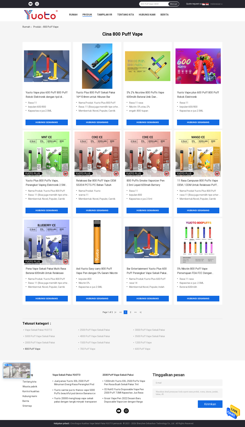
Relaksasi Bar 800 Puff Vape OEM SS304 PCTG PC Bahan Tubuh (96, 183)
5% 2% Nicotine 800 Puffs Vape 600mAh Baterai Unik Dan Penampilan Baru (145, 95)
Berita (164, 14)
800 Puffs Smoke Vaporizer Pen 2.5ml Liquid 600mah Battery (145, 183)
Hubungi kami (147, 14)
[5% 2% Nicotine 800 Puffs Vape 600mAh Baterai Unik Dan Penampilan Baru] (147, 66)
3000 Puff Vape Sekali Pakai (150, 330)
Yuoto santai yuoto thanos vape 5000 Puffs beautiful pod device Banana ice (75, 392)
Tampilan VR (104, 14)
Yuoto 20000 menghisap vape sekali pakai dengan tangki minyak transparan (75, 400)
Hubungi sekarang (47, 122)
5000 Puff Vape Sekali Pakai (40, 336)
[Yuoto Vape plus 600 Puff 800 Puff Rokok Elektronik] (198, 66)
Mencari (173, 4)
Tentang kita (125, 14)
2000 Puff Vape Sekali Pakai (40, 342)
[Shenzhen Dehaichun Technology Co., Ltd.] (40, 15)
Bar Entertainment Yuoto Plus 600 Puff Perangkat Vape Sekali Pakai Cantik (147, 271)
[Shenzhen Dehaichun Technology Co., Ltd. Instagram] (37, 4)
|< (115, 312)
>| (140, 312)
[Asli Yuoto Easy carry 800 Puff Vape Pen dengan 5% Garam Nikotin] (97, 242)
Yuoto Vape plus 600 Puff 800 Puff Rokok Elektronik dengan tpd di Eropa (47, 95)
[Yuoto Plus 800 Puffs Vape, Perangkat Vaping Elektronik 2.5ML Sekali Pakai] (46, 154)
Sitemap (27, 406)
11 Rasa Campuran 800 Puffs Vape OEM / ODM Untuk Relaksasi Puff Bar (197, 183)
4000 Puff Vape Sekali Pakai (95, 336)
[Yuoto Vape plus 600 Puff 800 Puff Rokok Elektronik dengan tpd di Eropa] (46, 66)
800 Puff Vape (32, 349)
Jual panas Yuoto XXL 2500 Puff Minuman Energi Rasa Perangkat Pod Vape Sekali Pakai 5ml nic (74, 383)
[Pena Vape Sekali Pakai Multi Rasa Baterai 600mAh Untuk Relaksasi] (46, 242)
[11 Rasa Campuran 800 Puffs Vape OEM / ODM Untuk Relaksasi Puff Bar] (198, 154)
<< (120, 312)
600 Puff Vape (142, 349)
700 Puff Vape (87, 349)
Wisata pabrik (29, 386)
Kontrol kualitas (31, 391)
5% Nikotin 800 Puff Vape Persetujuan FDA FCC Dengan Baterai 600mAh (194, 271)
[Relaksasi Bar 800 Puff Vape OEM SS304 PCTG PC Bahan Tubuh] (97, 154)
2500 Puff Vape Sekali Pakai (95, 330)
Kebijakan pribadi (61, 423)
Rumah (73, 14)
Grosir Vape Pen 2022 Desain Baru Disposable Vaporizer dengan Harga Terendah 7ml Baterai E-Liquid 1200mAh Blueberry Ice (126, 400)
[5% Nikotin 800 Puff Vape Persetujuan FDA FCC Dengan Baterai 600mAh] (198, 242)
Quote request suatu (195, 4)
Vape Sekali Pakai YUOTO (38, 330)
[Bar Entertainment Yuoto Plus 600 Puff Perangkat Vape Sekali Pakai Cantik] (147, 242)
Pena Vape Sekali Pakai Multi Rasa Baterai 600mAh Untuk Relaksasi (46, 271)
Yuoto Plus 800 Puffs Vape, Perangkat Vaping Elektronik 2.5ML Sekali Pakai (46, 183)
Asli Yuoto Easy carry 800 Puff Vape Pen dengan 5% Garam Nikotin (97, 271)
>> (135, 312)
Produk (87, 14)
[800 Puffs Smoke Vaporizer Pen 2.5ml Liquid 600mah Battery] (147, 154)
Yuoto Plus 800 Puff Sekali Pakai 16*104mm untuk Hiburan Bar (95, 94)
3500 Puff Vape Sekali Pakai (150, 336)
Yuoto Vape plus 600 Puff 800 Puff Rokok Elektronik (198, 94)
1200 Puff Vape (143, 342)
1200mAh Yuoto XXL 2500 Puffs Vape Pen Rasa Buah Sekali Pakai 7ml (124, 383)
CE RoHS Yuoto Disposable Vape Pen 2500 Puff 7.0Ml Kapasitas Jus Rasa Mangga (124, 391)
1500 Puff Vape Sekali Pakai (95, 342)
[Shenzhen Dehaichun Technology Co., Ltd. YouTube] (31, 4)
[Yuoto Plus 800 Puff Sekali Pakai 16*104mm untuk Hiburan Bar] (97, 66)
